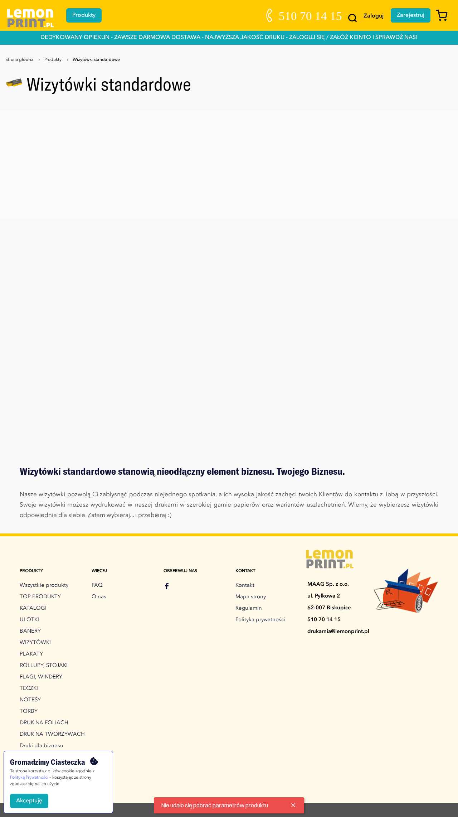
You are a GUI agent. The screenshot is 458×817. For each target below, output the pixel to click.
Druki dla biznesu (41, 746)
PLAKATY (31, 654)
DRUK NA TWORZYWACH (52, 734)
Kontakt (244, 585)
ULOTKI (29, 620)
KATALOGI (33, 608)
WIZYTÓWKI (35, 643)
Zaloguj (374, 16)
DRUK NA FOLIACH (44, 723)
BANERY (30, 631)
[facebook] (167, 587)
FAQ (97, 585)
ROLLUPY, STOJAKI (44, 665)
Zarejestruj (410, 15)
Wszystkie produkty (44, 585)
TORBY (29, 711)
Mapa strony (250, 597)
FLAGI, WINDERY (41, 677)
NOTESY (30, 700)
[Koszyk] (444, 18)
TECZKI (29, 688)
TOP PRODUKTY (40, 597)
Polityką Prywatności (29, 777)
